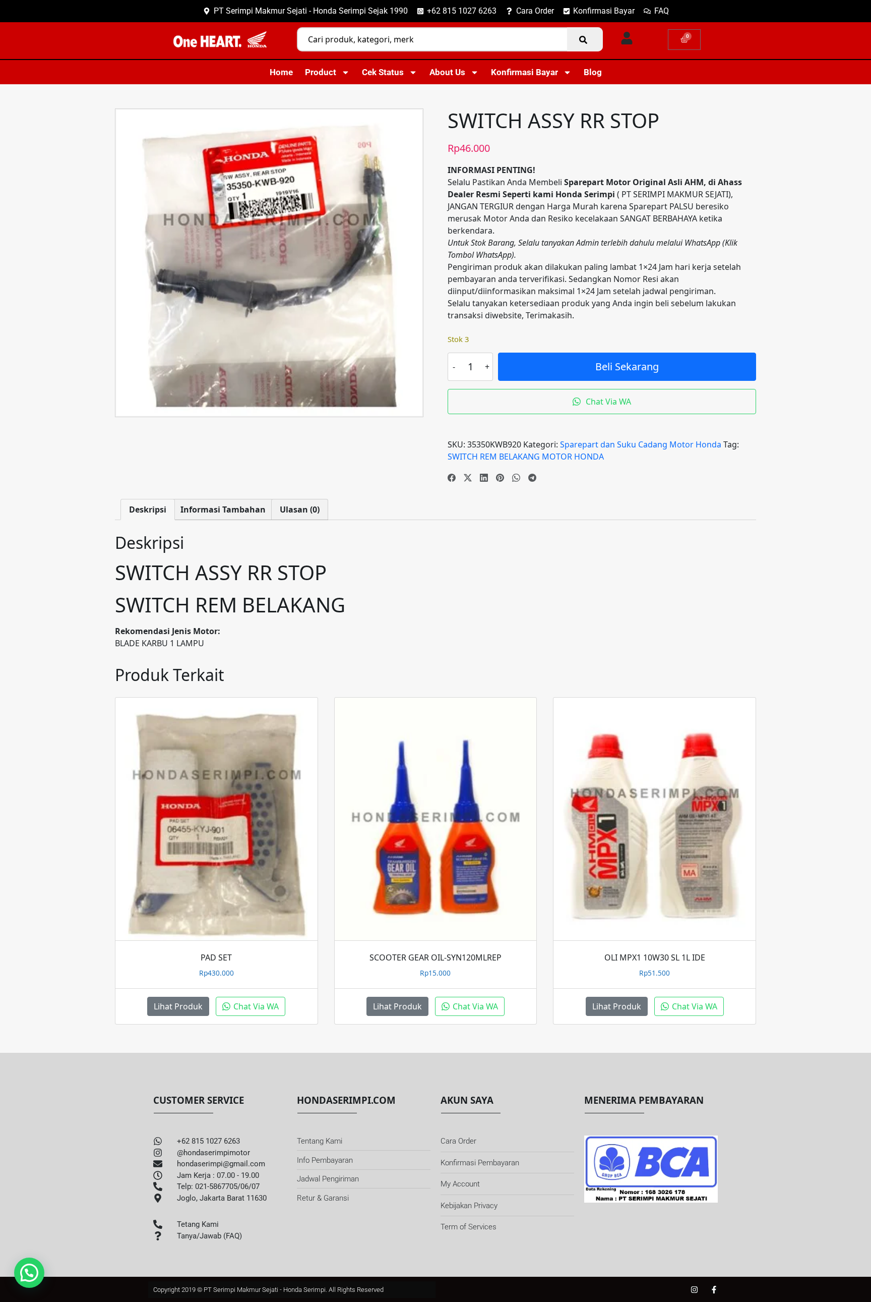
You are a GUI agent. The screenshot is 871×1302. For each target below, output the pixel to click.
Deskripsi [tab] (147, 509)
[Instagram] (694, 1289)
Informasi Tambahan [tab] (223, 509)
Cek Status (383, 72)
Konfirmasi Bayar (524, 72)
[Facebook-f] (714, 1289)
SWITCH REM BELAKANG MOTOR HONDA (526, 456)
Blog (593, 72)
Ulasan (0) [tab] (300, 509)
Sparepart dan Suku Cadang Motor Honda (640, 444)
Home (281, 72)
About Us (447, 72)
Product (320, 72)
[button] (29, 1273)
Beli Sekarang (627, 366)
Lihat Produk (178, 1006)
